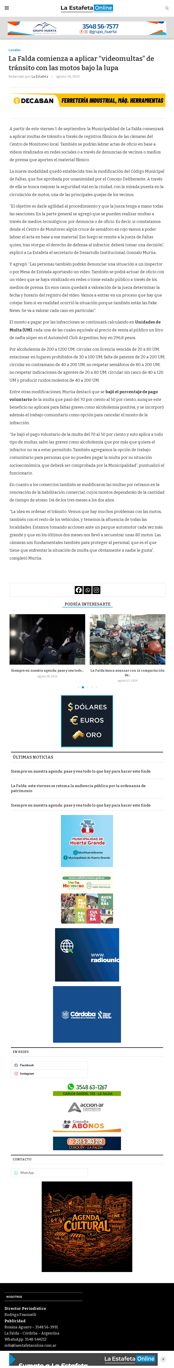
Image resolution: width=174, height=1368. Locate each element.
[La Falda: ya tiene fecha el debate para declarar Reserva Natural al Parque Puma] (127, 639)
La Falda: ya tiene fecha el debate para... (127, 671)
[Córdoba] (87, 1014)
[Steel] (87, 1226)
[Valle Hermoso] (87, 898)
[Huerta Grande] (87, 841)
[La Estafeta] (83, 1359)
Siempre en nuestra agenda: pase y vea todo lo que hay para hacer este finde (81, 771)
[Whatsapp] (88, 590)
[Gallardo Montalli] (87, 721)
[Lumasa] (87, 1125)
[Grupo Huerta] (87, 28)
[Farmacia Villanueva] (87, 1089)
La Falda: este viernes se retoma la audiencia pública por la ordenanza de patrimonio (78, 788)
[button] (15, 651)
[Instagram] (96, 590)
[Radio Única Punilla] (87, 955)
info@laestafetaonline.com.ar (30, 1345)
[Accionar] (87, 1107)
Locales (15, 50)
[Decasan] (87, 100)
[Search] (167, 8)
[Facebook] (79, 590)
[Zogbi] (87, 1143)
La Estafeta (40, 77)
